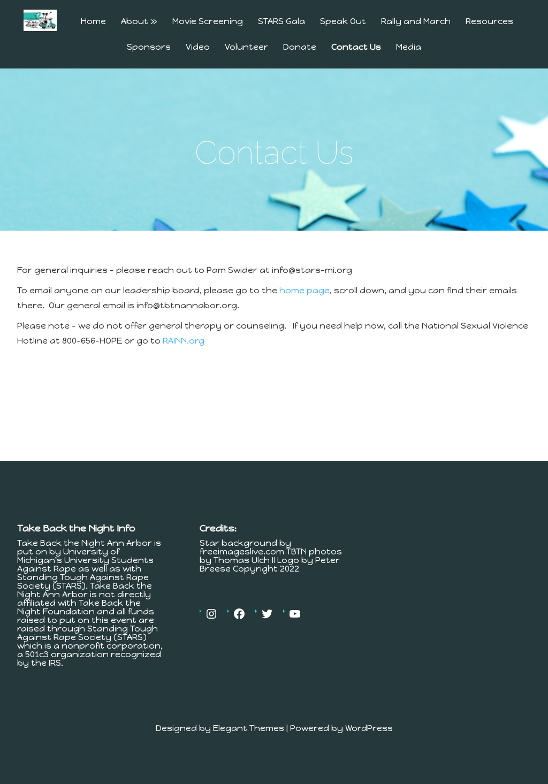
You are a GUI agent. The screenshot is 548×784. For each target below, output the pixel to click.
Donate (299, 47)
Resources (489, 21)
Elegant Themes (248, 728)
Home (93, 21)
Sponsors (149, 47)
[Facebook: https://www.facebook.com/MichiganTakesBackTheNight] (239, 613)
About (139, 21)
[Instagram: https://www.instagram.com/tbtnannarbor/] (211, 613)
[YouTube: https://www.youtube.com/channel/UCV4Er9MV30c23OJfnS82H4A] (295, 613)
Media (408, 47)
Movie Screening (207, 21)
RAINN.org (184, 341)
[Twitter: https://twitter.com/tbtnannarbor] (267, 613)
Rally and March (416, 21)
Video (198, 47)
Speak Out (343, 21)
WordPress (369, 728)
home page (304, 290)
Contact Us (356, 47)
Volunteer (246, 47)
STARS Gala (281, 21)
